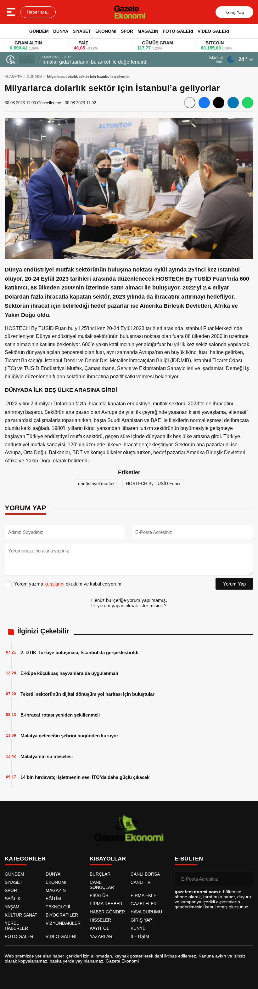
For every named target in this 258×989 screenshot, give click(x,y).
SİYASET (82, 31)
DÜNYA (60, 31)
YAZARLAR (101, 936)
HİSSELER (100, 920)
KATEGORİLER (25, 858)
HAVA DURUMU (146, 911)
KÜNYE (138, 928)
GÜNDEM (39, 31)
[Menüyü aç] (12, 12)
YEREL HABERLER (16, 926)
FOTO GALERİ (178, 31)
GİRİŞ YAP (141, 920)
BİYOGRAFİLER (62, 915)
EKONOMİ (105, 31)
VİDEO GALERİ (213, 31)
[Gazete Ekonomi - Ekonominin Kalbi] (130, 12)
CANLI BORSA (145, 874)
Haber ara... (38, 11)
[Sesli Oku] (189, 102)
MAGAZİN (147, 31)
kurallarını (54, 583)
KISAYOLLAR (108, 858)
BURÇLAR (100, 874)
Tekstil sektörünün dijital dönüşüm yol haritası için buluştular (87, 694)
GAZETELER (144, 903)
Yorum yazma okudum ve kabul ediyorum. (68, 583)
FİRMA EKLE (143, 895)
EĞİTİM (53, 898)
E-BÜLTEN (189, 858)
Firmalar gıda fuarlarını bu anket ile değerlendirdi (93, 62)
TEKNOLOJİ (58, 906)
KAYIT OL (99, 928)
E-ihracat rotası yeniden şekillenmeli (60, 714)
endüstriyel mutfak (96, 483)
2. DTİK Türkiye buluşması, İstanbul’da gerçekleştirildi (79, 652)
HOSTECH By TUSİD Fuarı (153, 483)
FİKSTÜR (99, 895)
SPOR (127, 31)
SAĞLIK (12, 898)
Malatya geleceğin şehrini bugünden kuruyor (69, 735)
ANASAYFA (13, 76)
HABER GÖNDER (107, 911)
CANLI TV (140, 882)
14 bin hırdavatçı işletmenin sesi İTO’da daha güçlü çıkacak (84, 777)
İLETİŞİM (140, 936)
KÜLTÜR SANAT (21, 915)
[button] (23, 59)
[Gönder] (246, 879)
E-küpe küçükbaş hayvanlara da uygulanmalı (69, 673)
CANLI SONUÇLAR (102, 885)
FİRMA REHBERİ (107, 903)
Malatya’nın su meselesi (46, 756)
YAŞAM (12, 906)
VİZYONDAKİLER (63, 923)
